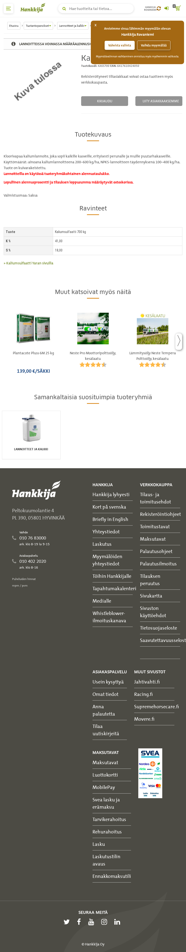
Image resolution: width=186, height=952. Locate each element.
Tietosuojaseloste (158, 627)
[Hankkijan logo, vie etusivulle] (34, 8)
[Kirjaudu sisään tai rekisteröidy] (166, 8)
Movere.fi (144, 719)
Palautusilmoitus (158, 563)
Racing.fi (143, 694)
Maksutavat (153, 539)
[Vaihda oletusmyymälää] (159, 8)
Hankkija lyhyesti (111, 494)
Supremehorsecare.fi (156, 706)
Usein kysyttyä (108, 681)
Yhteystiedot (106, 531)
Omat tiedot (105, 694)
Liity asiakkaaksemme (161, 101)
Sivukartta (151, 595)
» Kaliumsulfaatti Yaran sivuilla (28, 263)
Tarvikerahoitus (109, 819)
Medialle (102, 600)
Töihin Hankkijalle (112, 576)
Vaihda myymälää (154, 45)
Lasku (99, 844)
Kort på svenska (109, 506)
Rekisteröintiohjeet (160, 514)
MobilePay (104, 787)
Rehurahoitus (107, 831)
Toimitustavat (155, 526)
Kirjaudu (104, 101)
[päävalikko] (8, 8)
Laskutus (102, 544)
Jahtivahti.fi (147, 681)
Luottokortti (105, 774)
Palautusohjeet (156, 551)
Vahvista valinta (119, 45)
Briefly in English (110, 519)
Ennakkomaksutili (112, 876)
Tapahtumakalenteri (114, 588)
